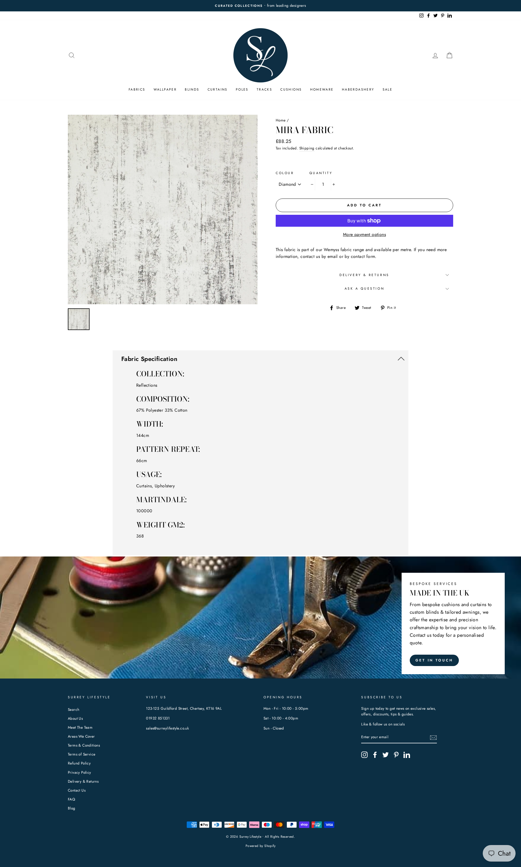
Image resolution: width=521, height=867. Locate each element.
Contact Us (76, 790)
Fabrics (137, 89)
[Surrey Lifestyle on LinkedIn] (407, 754)
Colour (285, 173)
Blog (71, 808)
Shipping (306, 148)
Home (281, 120)
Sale (388, 89)
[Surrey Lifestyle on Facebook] (375, 754)
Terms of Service (81, 754)
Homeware (322, 89)
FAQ (71, 799)
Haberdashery (358, 89)
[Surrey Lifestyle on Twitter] (385, 754)
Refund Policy (79, 763)
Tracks (264, 89)
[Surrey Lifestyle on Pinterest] (396, 754)
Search (73, 709)
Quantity (320, 173)
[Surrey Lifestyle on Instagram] (364, 754)
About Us (75, 718)
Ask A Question (364, 288)
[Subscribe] (433, 737)
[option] (260, 6)
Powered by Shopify (260, 845)
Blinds (192, 89)
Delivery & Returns (364, 275)
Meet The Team (80, 727)
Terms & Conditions (84, 745)
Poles (242, 89)
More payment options (364, 234)
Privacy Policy (79, 772)
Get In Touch (434, 660)
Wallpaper (165, 89)
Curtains (218, 89)
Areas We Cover (81, 736)
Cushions (291, 89)
